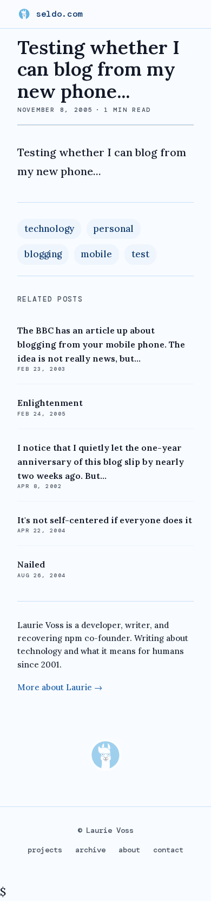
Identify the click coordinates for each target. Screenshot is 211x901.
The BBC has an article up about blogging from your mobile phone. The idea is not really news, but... (101, 344)
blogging (43, 254)
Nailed (31, 564)
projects (45, 850)
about (129, 850)
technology (49, 229)
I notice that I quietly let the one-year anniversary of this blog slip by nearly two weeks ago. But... (100, 461)
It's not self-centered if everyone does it (104, 520)
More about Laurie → (59, 687)
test (140, 254)
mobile (96, 254)
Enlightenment (50, 402)
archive (90, 850)
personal (113, 229)
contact (168, 850)
